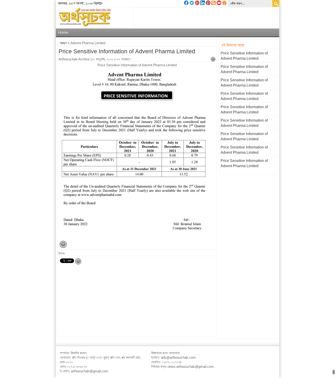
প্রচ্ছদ (63, 43)
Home (63, 32)
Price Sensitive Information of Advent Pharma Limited (127, 51)
